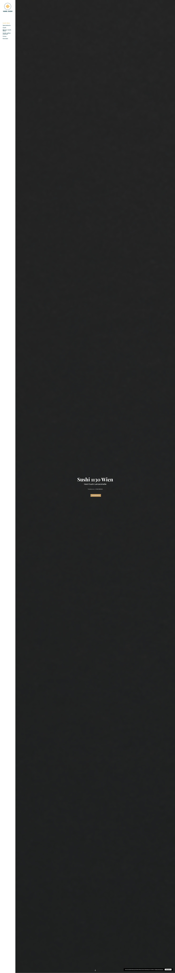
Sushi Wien (6, 23)
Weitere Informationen (159, 969)
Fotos (4, 36)
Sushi (4, 27)
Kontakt (5, 38)
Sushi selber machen (7, 34)
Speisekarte (7, 25)
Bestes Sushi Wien (7, 30)
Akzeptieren (168, 969)
